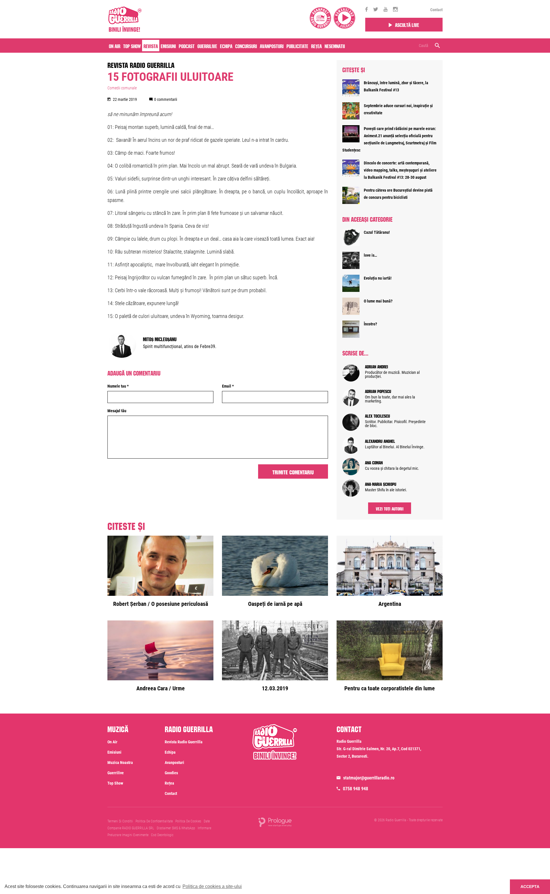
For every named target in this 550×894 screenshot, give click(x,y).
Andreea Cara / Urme (160, 688)
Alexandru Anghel (380, 440)
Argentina (389, 603)
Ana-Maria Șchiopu (380, 483)
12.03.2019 (275, 688)
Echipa (226, 45)
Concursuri (246, 45)
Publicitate (297, 45)
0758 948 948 (355, 788)
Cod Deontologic (162, 835)
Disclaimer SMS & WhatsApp (176, 828)
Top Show (132, 45)
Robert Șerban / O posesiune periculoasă (160, 603)
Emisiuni (168, 45)
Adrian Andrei (376, 366)
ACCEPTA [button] (529, 886)
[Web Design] (275, 822)
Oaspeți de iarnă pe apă (275, 603)
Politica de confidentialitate (154, 821)
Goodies (171, 773)
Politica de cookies (188, 821)
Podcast (187, 45)
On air (114, 45)
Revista (151, 45)
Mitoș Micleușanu (159, 338)
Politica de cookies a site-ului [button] (212, 886)
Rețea (316, 45)
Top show (115, 783)
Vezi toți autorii (390, 508)
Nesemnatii (335, 45)
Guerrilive (207, 45)
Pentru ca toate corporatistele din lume (389, 688)
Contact (436, 9)
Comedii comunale (122, 88)
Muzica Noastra (120, 762)
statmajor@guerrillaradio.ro (368, 778)
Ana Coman (374, 462)
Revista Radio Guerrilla (140, 64)
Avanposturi (272, 45)
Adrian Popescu (378, 391)
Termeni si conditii (120, 821)
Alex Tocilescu (377, 415)
